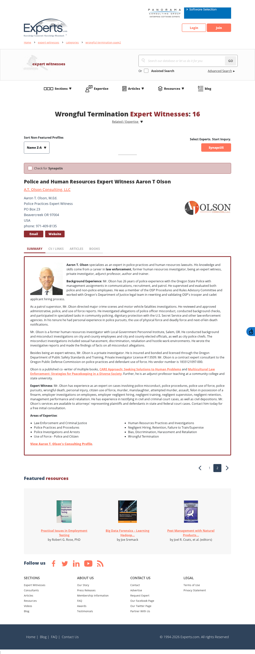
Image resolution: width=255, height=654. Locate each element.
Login (194, 28)
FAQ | (55, 637)
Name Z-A (35, 148)
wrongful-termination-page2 (103, 42)
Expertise (101, 89)
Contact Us (70, 637)
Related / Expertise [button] (125, 122)
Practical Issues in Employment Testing (64, 533)
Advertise (136, 590)
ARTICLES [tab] (76, 249)
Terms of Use (192, 585)
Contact (135, 585)
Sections (61, 89)
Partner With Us (140, 611)
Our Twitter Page (140, 606)
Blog (26, 611)
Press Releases (86, 590)
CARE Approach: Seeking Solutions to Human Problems (140, 369)
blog (208, 89)
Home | (32, 637)
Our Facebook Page (142, 601)
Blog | (44, 637)
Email (33, 234)
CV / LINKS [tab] (56, 249)
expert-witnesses (48, 42)
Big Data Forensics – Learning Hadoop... (127, 533)
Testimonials (85, 611)
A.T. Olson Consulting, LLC (47, 189)
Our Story (83, 585)
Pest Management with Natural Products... (190, 533)
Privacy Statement (195, 590)
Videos (28, 606)
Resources (172, 89)
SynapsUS (216, 148)
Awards (81, 606)
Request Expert (139, 595)
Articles (134, 89)
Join (219, 28)
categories (72, 42)
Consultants (31, 590)
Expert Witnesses (34, 585)
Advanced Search (220, 71)
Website (55, 234)
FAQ (79, 601)
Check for (48, 168)
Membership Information (93, 595)
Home (27, 42)
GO (230, 61)
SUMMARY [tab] (34, 249)
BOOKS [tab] (94, 249)
